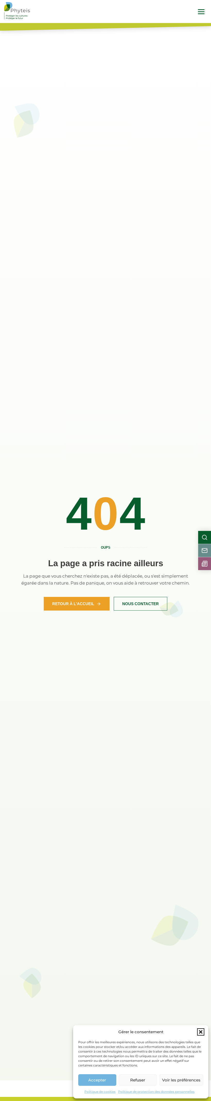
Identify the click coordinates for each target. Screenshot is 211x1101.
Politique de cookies (100, 1092)
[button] (200, 1032)
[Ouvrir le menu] (201, 11)
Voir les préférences (181, 1080)
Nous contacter (140, 604)
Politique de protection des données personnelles (156, 1092)
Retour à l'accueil (73, 604)
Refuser (137, 1080)
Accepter (97, 1080)
